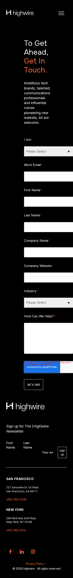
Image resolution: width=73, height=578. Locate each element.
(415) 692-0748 (16, 499)
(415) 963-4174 (16, 530)
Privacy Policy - (36, 563)
